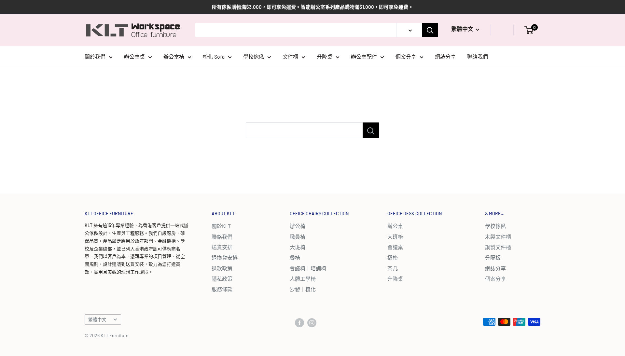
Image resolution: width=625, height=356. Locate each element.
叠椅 (295, 257)
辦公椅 (297, 226)
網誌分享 (445, 56)
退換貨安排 (225, 257)
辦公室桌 (134, 56)
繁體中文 (97, 319)
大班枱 (395, 237)
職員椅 (297, 237)
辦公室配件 (364, 56)
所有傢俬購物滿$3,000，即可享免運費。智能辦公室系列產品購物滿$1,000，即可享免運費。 (312, 7)
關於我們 (95, 56)
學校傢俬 (253, 56)
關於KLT (221, 226)
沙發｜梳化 (303, 289)
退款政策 (222, 268)
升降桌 (324, 56)
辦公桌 (395, 226)
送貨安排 (222, 247)
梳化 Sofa (214, 56)
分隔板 (493, 257)
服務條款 (222, 289)
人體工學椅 (303, 279)
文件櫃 (290, 56)
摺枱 (392, 257)
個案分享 (406, 56)
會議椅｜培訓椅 (308, 268)
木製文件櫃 (498, 237)
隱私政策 (222, 279)
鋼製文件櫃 (498, 247)
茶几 (392, 268)
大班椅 (297, 247)
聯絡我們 (477, 56)
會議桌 (395, 247)
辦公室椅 (173, 56)
